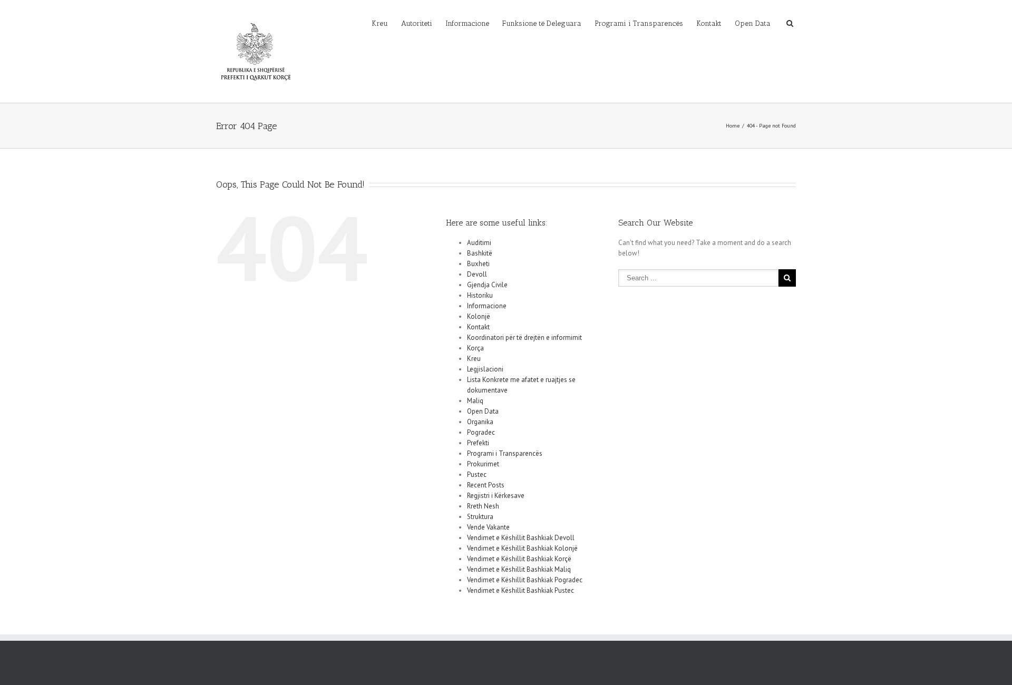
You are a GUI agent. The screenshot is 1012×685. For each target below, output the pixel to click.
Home (732, 125)
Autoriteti (416, 23)
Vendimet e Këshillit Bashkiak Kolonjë (522, 548)
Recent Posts (485, 485)
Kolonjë (478, 316)
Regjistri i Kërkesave (495, 495)
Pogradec (481, 432)
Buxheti (478, 263)
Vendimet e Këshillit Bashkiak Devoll (521, 537)
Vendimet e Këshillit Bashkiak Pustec (520, 590)
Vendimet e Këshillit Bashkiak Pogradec (524, 579)
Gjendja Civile (487, 284)
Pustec (476, 474)
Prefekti (478, 442)
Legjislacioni (485, 369)
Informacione (467, 23)
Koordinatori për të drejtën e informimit (524, 337)
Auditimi (479, 242)
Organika (480, 421)
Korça (475, 348)
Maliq (475, 400)
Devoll (477, 274)
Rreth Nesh (483, 506)
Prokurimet (483, 463)
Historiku (480, 295)
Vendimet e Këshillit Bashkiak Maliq (519, 569)
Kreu (380, 23)
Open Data (753, 23)
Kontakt (709, 23)
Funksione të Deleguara (541, 23)
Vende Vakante (488, 527)
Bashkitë (479, 253)
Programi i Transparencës (639, 23)
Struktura (480, 516)
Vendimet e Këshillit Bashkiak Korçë (519, 558)
